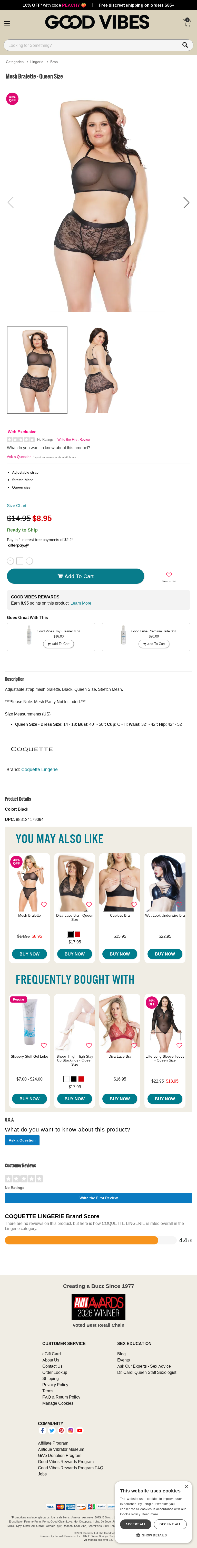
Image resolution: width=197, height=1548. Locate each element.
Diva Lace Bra (120, 1056)
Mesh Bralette (29, 915)
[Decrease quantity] (10, 561)
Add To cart (79, 576)
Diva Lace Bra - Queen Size (74, 917)
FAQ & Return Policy (61, 1397)
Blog (121, 1353)
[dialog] (153, 1512)
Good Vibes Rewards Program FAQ (70, 1467)
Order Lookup (54, 1372)
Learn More (81, 603)
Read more (150, 1514)
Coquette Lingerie (39, 769)
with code (54, 5)
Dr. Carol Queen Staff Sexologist (146, 1372)
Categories (15, 61)
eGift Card (51, 1353)
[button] (7, 22)
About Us (50, 1360)
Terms (47, 1390)
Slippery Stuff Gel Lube (29, 1056)
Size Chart (16, 505)
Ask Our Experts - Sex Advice (144, 1366)
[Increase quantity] (29, 561)
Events (123, 1360)
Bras (54, 61)
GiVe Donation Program (59, 1455)
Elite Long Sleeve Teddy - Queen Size (164, 1058)
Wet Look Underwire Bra (165, 915)
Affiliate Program (53, 1443)
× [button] (186, 1487)
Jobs (42, 1473)
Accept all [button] (135, 1524)
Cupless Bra (120, 915)
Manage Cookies (57, 1403)
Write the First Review (73, 439)
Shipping (50, 1378)
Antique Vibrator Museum (61, 1449)
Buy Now (29, 954)
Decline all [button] (170, 1524)
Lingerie (36, 61)
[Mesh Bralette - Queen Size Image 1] (98, 202)
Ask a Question (19, 457)
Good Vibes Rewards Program (66, 1461)
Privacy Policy (55, 1384)
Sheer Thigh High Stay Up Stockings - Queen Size (74, 1060)
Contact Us (52, 1366)
